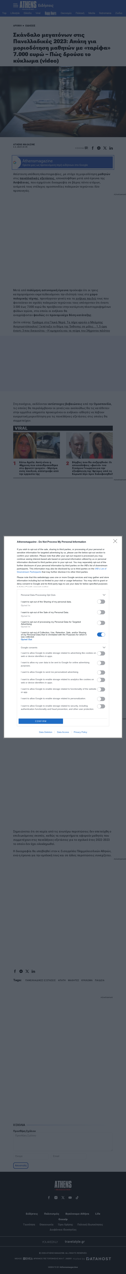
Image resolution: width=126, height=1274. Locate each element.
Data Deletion (45, 732)
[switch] (101, 602)
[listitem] (63, 594)
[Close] (116, 542)
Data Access (63, 732)
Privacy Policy (80, 732)
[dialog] (63, 637)
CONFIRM (41, 721)
